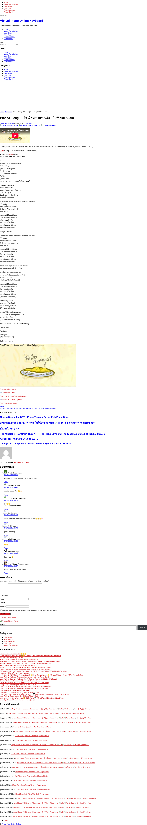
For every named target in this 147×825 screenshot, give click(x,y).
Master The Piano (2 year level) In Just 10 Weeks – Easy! (20, 681)
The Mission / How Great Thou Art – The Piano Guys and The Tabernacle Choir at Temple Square (52, 434)
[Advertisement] (74, 96)
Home (6, 3)
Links (6, 820)
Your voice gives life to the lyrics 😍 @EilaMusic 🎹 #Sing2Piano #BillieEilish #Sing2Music (32, 698)
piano (2, 407)
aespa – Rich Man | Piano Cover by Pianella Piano (17, 665)
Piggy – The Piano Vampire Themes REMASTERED (18, 685)
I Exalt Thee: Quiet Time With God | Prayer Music (34, 727)
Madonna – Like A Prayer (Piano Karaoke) (14, 673)
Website (3, 606)
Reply (6, 482)
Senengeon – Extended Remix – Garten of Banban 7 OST (20, 692)
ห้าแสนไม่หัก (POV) (10, 428)
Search (2, 624)
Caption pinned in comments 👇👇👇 (13, 654)
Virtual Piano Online (11, 4)
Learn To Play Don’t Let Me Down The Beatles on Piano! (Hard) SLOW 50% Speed (28, 679)
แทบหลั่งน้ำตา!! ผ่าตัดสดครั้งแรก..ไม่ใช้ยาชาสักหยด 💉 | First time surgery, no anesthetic (47, 422)
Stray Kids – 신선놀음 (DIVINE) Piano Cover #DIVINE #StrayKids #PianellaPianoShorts (30, 661)
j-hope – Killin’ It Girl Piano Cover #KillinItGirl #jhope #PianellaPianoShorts (26, 669)
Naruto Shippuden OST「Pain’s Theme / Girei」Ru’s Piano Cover (35, 417)
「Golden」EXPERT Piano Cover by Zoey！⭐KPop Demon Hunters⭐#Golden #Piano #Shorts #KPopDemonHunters (41, 675)
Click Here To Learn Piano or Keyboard (13, 396)
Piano (2, 151)
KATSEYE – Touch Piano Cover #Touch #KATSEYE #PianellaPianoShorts (25, 667)
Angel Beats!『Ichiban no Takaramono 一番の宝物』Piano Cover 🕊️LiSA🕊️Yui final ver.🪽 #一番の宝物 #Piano (51, 709)
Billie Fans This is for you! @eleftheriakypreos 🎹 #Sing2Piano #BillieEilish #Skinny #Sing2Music (34, 694)
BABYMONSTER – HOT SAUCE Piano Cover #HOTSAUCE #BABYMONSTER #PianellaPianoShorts (34, 671)
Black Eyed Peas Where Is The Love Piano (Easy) (17, 700)
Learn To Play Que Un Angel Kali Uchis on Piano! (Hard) (19, 696)
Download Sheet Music (8, 389)
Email (2, 603)
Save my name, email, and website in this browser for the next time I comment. (29, 610)
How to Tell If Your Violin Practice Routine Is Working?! (19, 660)
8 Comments (28, 123)
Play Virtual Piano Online (8, 403)
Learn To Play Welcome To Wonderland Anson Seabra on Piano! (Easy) (24, 683)
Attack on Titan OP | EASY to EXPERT (20, 438)
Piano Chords (8, 12)
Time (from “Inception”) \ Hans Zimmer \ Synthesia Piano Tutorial (35, 443)
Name (2, 599)
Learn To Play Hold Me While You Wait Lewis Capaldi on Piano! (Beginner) (26, 687)
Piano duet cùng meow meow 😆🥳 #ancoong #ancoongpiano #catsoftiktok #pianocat (30, 656)
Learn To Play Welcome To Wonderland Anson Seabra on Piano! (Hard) (24, 677)
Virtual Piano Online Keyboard (21, 21)
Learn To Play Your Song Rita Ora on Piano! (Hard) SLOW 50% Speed (24, 688)
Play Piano (8, 8)
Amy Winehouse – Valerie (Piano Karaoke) (15, 690)
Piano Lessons (9, 10)
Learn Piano (8, 6)
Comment (4, 596)
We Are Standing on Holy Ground (11, 658)
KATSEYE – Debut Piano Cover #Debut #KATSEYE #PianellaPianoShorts (25, 664)
